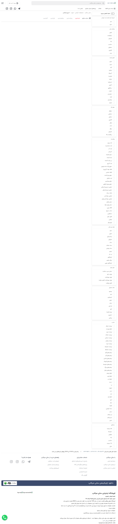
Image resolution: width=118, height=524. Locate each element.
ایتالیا (110, 70)
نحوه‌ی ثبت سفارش (53, 461)
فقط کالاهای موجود (105, 13)
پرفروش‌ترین (61, 18)
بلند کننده (109, 157)
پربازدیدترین (69, 18)
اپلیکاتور (110, 257)
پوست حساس (108, 338)
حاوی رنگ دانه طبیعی (106, 166)
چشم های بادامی (108, 358)
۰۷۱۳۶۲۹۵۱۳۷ (86, 451)
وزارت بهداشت (108, 277)
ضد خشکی (109, 178)
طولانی (110, 434)
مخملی (110, 47)
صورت (110, 388)
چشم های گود (108, 352)
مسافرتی (110, 213)
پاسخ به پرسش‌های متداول (79, 461)
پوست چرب (109, 332)
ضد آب (110, 149)
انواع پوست (109, 329)
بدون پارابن (109, 202)
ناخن (111, 420)
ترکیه (110, 79)
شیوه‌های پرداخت (54, 468)
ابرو (111, 400)
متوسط (110, 431)
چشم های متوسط (107, 364)
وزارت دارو (109, 274)
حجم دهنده (109, 154)
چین (111, 64)
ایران (111, 61)
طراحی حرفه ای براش (107, 199)
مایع (111, 300)
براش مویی (109, 260)
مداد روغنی (109, 248)
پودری (110, 291)
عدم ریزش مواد (108, 205)
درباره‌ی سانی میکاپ (109, 465)
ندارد (111, 24)
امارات (110, 91)
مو (111, 394)
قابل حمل (109, 216)
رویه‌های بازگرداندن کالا (80, 465)
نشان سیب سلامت (107, 271)
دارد (111, 21)
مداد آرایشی (109, 408)
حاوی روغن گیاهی (107, 184)
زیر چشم (110, 414)
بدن (111, 391)
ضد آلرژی (109, 163)
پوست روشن (109, 341)
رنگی (111, 123)
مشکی (110, 117)
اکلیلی (110, 50)
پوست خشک (108, 335)
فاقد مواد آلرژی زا (107, 169)
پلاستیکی (109, 236)
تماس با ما (80, 8)
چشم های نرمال (108, 370)
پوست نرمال (109, 326)
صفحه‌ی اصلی (111, 461)
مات (111, 53)
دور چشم (109, 417)
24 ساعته (109, 428)
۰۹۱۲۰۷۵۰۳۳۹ (100, 451)
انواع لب (110, 379)
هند (111, 97)
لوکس (110, 219)
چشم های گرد (108, 355)
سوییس (110, 94)
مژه (111, 403)
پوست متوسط (108, 346)
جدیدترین (77, 18)
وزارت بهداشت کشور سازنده (105, 280)
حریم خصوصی (83, 472)
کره (111, 67)
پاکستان (110, 100)
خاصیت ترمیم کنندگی (106, 187)
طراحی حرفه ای (108, 196)
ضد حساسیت (108, 146)
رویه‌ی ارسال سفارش (53, 465)
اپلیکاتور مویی (108, 263)
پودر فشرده (109, 312)
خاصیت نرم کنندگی (107, 190)
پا (111, 385)
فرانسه (110, 76)
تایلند (110, 103)
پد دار (110, 254)
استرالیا (110, 82)
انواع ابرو (109, 376)
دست (110, 382)
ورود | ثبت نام (12, 3)
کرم (111, 309)
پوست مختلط (108, 349)
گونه (111, 405)
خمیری (110, 315)
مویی (110, 233)
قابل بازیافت (109, 283)
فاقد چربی (109, 208)
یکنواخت (109, 35)
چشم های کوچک (108, 361)
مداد (111, 242)
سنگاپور (110, 88)
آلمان (110, 85)
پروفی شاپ (105, 520)
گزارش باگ (84, 475)
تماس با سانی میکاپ (109, 468)
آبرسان (110, 151)
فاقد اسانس (109, 172)
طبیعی (110, 38)
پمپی (110, 251)
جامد (110, 303)
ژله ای (110, 306)
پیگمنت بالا (109, 134)
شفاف (110, 111)
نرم (111, 294)
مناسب (110, 44)
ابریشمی (110, 297)
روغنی (110, 318)
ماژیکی (110, 239)
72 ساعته (109, 443)
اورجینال (110, 222)
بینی (111, 411)
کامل (111, 32)
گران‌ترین (45, 18)
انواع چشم (109, 373)
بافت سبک (109, 193)
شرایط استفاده (83, 468)
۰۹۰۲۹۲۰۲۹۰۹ (93, 451)
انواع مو (110, 397)
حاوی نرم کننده (108, 175)
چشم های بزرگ (108, 367)
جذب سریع (109, 211)
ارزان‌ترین (53, 18)
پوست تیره (109, 344)
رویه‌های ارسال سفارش (90, 8)
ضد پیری (110, 143)
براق (111, 129)
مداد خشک (109, 245)
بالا (111, 41)
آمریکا (110, 73)
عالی (111, 446)
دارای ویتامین (108, 181)
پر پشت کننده (108, 160)
